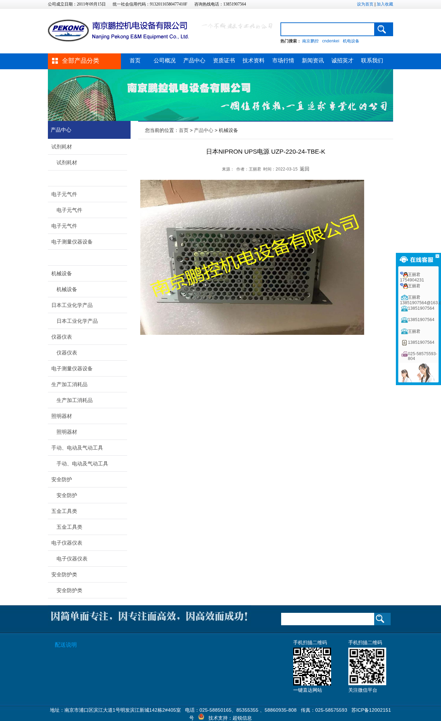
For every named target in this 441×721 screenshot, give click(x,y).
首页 (135, 60)
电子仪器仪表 (66, 543)
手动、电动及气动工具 (77, 448)
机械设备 (61, 273)
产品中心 (194, 60)
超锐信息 (242, 718)
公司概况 (165, 60)
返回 (304, 169)
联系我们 (372, 60)
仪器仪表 (61, 337)
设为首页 (365, 4)
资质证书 (224, 60)
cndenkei (330, 41)
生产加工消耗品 (69, 384)
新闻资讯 (313, 60)
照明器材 (61, 416)
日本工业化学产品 (72, 305)
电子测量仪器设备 (72, 242)
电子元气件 (64, 194)
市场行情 (283, 60)
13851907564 (421, 308)
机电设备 (351, 41)
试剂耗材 (61, 147)
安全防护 (61, 479)
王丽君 (414, 286)
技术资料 (254, 60)
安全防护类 (64, 574)
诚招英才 (342, 60)
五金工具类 (64, 511)
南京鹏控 (310, 41)
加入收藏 (385, 4)
